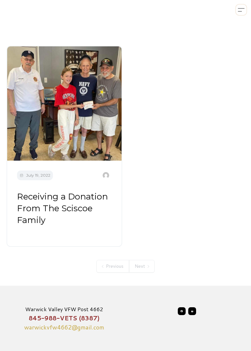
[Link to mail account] (192, 311)
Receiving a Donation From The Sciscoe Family (62, 208)
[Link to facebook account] (182, 311)
